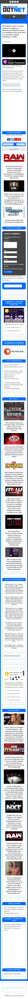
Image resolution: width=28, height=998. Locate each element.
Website (6, 259)
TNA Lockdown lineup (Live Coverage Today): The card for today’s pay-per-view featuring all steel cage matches (14, 426)
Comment (6, 241)
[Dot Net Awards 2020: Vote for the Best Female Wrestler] (14, 216)
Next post (20, 144)
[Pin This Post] (16, 139)
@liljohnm (10, 67)
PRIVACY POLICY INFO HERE (14, 135)
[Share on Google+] (19, 139)
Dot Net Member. (18, 91)
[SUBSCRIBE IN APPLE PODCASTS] (14, 64)
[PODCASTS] (18, 1)
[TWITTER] (10, 1)
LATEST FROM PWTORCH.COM (14, 579)
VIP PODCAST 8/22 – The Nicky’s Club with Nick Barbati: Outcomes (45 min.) (14, 646)
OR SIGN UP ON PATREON (11, 388)
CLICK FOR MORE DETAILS (12, 383)
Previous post (9, 144)
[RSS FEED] (15, 1)
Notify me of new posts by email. (14, 268)
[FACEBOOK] (13, 1)
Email (5, 255)
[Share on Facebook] (9, 139)
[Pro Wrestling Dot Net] (14, 9)
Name (5, 250)
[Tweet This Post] (12, 139)
